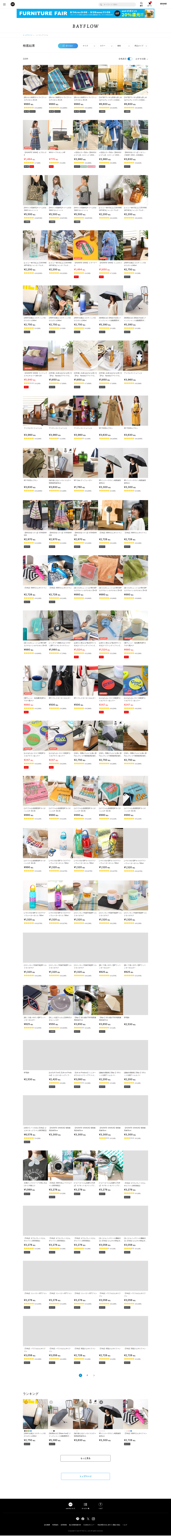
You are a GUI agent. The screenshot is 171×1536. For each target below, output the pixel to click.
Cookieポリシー (88, 1525)
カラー (102, 46)
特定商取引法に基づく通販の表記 (109, 1525)
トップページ (27, 35)
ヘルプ (125, 1525)
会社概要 (47, 1525)
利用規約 (55, 1525)
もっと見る (85, 1458)
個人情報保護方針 (75, 1525)
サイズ (85, 46)
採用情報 (64, 1525)
